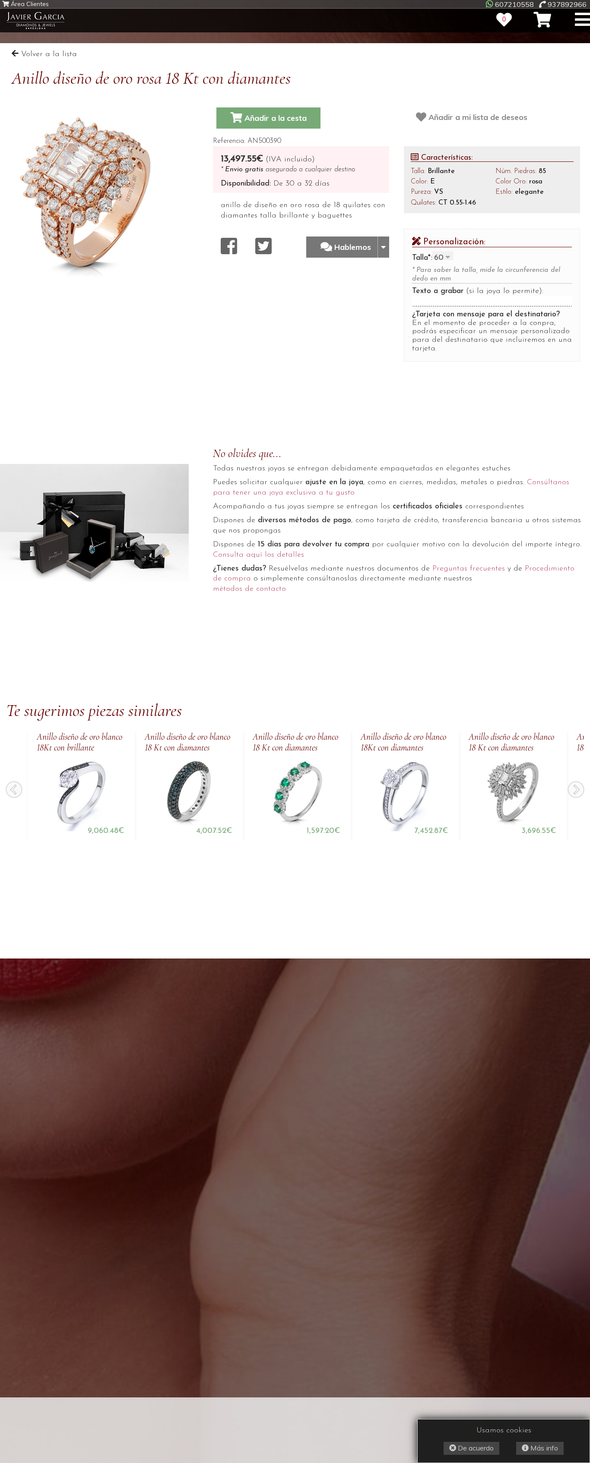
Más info (543, 1448)
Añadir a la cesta (274, 118)
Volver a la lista (48, 54)
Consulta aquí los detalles (258, 555)
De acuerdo (475, 1448)
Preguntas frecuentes (468, 569)
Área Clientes (29, 4)
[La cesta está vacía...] (542, 20)
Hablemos (353, 247)
